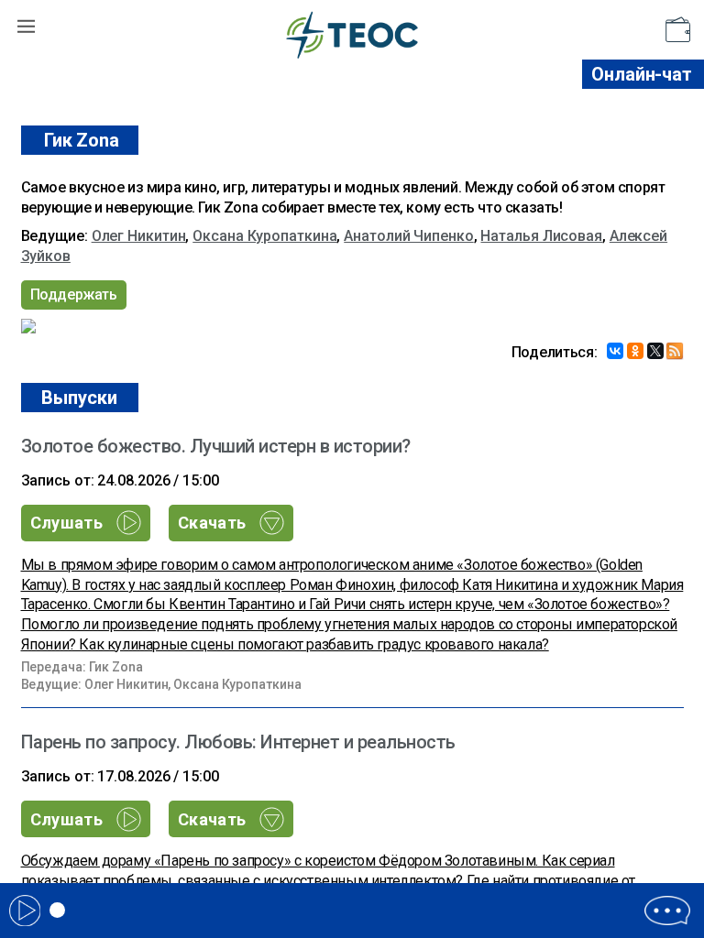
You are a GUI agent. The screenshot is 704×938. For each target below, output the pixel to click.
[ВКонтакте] (615, 351)
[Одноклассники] (635, 351)
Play (24, 910)
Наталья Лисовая (541, 236)
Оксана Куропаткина (264, 236)
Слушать (68, 522)
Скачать (214, 522)
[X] (655, 351)
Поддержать (73, 294)
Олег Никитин (139, 236)
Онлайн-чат (641, 74)
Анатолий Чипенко (408, 236)
